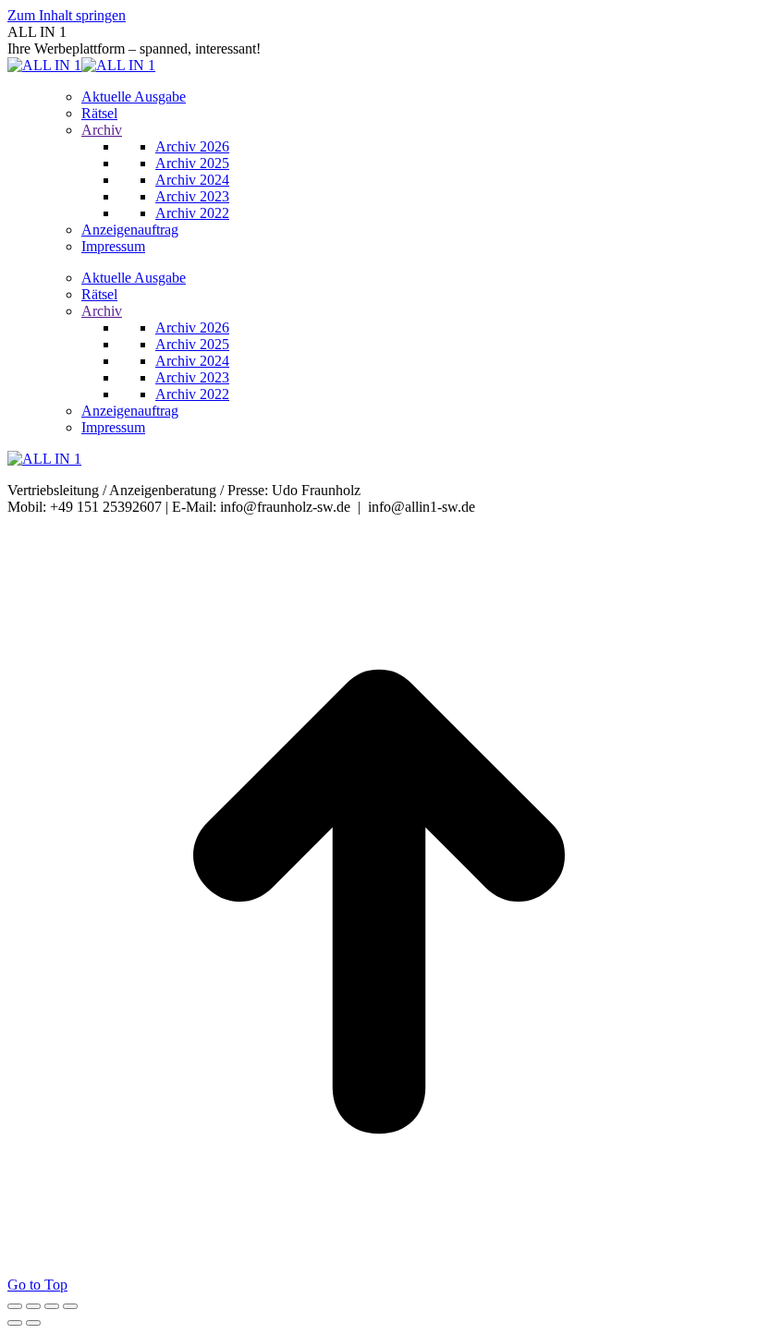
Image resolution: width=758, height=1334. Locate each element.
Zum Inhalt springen (66, 15)
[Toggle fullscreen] (51, 1306)
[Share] (33, 1306)
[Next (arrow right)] (33, 1323)
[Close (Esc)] (14, 1306)
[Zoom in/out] (70, 1306)
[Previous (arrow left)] (14, 1323)
